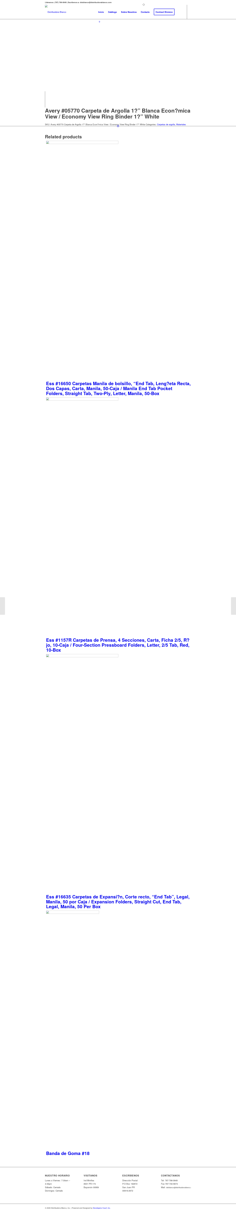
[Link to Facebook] (97, 34)
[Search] (180, 12)
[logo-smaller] (55, 12)
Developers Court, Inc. (102, 1208)
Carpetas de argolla (166, 124)
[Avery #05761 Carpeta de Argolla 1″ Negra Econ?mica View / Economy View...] (2, 606)
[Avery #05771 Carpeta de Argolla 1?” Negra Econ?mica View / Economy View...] (233, 606)
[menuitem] (101, 12)
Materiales (181, 124)
